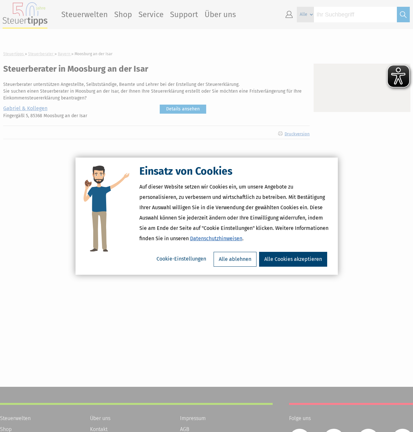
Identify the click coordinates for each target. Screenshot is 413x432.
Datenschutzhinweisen (216, 238)
